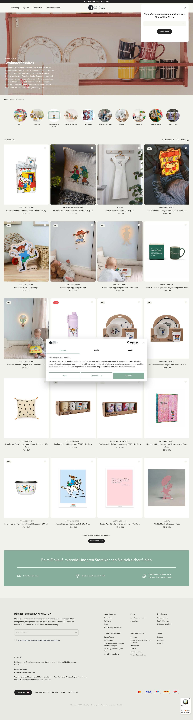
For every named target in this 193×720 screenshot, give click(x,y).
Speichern (165, 31)
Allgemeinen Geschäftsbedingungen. (46, 640)
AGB (63, 692)
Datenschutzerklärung (138, 655)
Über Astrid (37, 7)
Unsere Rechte (109, 637)
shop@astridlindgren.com (24, 672)
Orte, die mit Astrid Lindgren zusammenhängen (114, 644)
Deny (64, 375)
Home (6, 99)
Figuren (26, 7)
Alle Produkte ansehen (138, 618)
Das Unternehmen (53, 7)
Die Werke (107, 621)
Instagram (160, 637)
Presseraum (134, 646)
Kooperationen (109, 640)
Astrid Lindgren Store (111, 654)
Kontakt (133, 649)
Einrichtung (20, 99)
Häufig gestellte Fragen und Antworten (140, 641)
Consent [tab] (63, 350)
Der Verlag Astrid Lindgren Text (113, 650)
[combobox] (164, 23)
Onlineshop (14, 7)
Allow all (128, 375)
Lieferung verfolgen (164, 624)
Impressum (73, 692)
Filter (183, 140)
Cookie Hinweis (136, 652)
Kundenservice (162, 618)
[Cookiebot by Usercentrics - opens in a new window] (129, 342)
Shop (12, 99)
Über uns (133, 637)
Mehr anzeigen (96, 541)
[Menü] (189, 699)
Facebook (160, 640)
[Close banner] (143, 343)
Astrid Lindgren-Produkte (113, 627)
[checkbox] (15, 640)
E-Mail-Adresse (20, 669)
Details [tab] (96, 350)
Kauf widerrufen (163, 621)
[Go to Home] (96, 7)
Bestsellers (134, 621)
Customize (95, 375)
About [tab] (130, 350)
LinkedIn (160, 643)
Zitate (106, 624)
